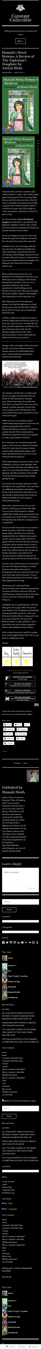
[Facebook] (3, 942)
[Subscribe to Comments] (3, 1209)
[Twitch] (33, 942)
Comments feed (8, 1190)
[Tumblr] (37, 942)
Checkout (6, 1086)
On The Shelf (7, 1095)
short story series (9, 714)
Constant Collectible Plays (12, 1058)
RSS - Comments (10, 1209)
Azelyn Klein (7, 711)
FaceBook (6, 1277)
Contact (5, 1064)
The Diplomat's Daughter (24, 714)
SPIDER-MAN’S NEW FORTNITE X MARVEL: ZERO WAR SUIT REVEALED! (19, 1024)
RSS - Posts (8, 1203)
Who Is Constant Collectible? (13, 1069)
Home (4, 1052)
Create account (8, 1182)
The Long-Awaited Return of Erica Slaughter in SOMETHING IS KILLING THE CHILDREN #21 (20, 1040)
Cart (3, 1083)
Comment (31, 888)
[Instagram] (11, 942)
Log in (4, 1184)
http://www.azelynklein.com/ (27, 387)
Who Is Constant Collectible (13, 1072)
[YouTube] (22, 942)
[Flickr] (29, 942)
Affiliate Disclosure (9, 1075)
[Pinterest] (14, 942)
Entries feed (7, 1187)
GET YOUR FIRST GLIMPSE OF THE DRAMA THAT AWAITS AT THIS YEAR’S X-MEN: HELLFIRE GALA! (19, 1032)
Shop (4, 1081)
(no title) (5, 1009)
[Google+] (26, 942)
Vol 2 (18, 608)
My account (6, 1089)
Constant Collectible (21, 18)
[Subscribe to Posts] (3, 1203)
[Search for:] (20, 902)
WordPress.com (8, 1193)
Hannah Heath (6, 73)
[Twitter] (7, 942)
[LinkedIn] (18, 942)
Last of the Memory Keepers (22, 711)
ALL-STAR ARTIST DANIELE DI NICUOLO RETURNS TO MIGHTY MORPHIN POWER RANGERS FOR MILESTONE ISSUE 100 (18, 1016)
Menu (20, 41)
